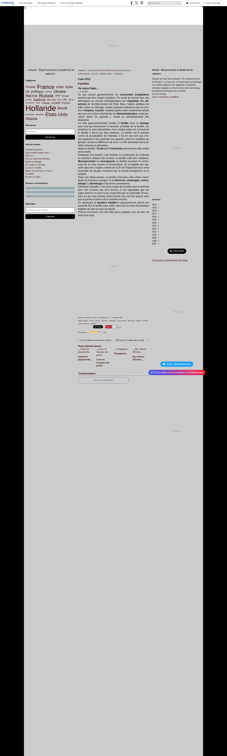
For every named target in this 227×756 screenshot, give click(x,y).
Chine (70, 100)
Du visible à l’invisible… (36, 165)
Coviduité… (30, 174)
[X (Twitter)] (137, 3)
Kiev (59, 100)
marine (48, 91)
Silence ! (29, 155)
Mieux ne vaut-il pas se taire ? (39, 171)
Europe (65, 96)
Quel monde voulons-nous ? (37, 153)
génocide (51, 100)
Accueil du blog (159, 94)
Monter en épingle (33, 162)
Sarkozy (39, 99)
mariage (46, 103)
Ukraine (59, 92)
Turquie (30, 87)
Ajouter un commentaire (103, 380)
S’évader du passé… (34, 149)
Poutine (66, 103)
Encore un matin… (33, 177)
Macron (31, 96)
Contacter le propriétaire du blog (169, 260)
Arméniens (30, 103)
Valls (38, 103)
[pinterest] (142, 3)
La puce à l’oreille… (34, 168)
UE (65, 99)
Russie (46, 95)
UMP (57, 96)
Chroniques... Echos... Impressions (95, 74)
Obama (31, 119)
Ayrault (55, 102)
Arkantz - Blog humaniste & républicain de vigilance (104, 70)
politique (37, 91)
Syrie (69, 87)
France (45, 87)
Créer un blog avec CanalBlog (165, 97)
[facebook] (131, 3)
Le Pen (28, 100)
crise (60, 87)
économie (29, 115)
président (40, 115)
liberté (62, 108)
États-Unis (56, 114)
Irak (27, 91)
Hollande (40, 108)
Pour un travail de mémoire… (38, 159)
